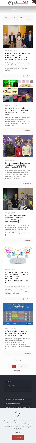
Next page (17, 371)
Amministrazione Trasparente (15, 399)
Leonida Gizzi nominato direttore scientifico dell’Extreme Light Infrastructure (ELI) (15, 218)
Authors (23, 18)
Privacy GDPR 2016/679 (13, 403)
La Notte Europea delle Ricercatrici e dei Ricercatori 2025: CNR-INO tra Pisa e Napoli (17, 111)
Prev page (19, 360)
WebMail (8, 382)
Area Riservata (10, 386)
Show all (28, 20)
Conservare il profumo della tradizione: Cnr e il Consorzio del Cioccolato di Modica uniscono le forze (17, 56)
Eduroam (8, 390)
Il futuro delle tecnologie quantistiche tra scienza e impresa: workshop (16, 333)
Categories (8, 18)
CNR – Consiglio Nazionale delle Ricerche (18, 407)
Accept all (18, 437)
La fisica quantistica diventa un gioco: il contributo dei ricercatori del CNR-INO (17, 165)
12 (26, 366)
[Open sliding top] (34, 2)
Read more (27, 76)
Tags (15, 18)
